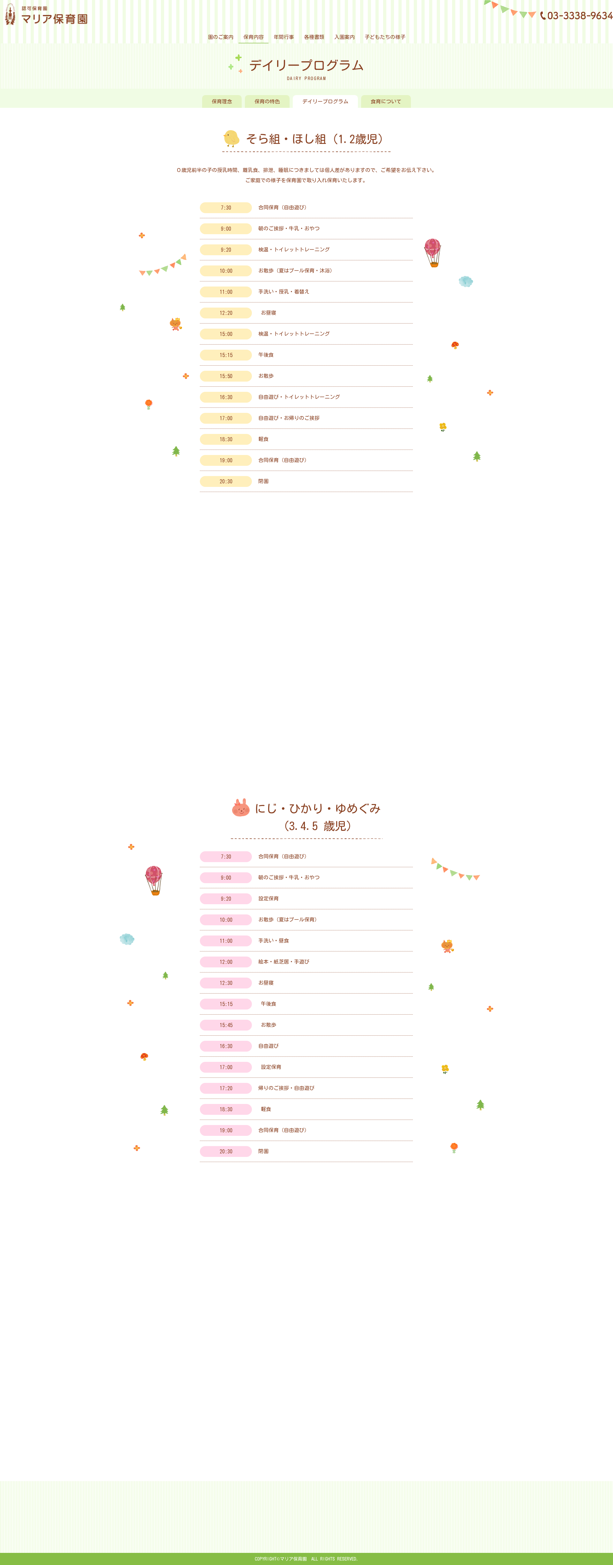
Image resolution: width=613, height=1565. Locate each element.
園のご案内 (220, 37)
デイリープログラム (325, 101)
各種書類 (314, 37)
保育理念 (222, 101)
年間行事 (284, 37)
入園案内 (344, 37)
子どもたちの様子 (385, 37)
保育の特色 (267, 101)
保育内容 (253, 37)
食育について (386, 101)
